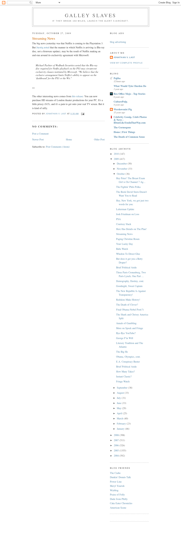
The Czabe (115, 473)
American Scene (118, 507)
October (121, 173)
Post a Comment (40, 133)
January (121, 428)
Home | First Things (124, 132)
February (122, 423)
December (122, 163)
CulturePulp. (121, 101)
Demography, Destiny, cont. (130, 281)
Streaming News (124, 234)
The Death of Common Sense (129, 137)
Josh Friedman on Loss (127, 214)
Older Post (99, 139)
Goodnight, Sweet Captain (129, 286)
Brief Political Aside (126, 267)
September (122, 387)
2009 (116, 159)
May (119, 408)
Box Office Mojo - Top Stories (129, 94)
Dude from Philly (119, 499)
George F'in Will (124, 338)
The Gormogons (122, 127)
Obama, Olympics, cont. (128, 356)
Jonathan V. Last (124, 57)
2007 (116, 440)
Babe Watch (122, 248)
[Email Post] (83, 114)
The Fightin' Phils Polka (128, 187)
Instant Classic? (124, 376)
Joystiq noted (42, 47)
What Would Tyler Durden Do (130, 86)
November (122, 168)
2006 (116, 445)
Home (69, 139)
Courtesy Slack (123, 224)
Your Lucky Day (124, 244)
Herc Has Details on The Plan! (131, 229)
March (120, 418)
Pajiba (117, 78)
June (119, 403)
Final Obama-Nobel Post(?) (130, 309)
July (119, 398)
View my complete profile (126, 63)
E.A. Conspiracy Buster (128, 361)
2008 (116, 435)
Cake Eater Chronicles (121, 503)
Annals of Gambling (126, 323)
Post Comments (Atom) (58, 146)
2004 (116, 455)
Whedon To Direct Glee (128, 253)
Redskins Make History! (128, 299)
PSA (118, 219)
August (121, 392)
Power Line (116, 481)
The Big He (122, 351)
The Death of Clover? (127, 304)
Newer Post (38, 139)
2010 (116, 153)
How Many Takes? (125, 371)
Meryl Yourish (117, 486)
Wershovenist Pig (123, 109)
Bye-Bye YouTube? (126, 333)
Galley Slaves (90, 15)
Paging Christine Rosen (127, 239)
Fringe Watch (123, 381)
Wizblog (114, 490)
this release (77, 96)
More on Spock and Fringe (129, 328)
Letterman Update (125, 209)
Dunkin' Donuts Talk (120, 477)
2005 (116, 450)
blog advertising (118, 42)
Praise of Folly (117, 494)
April (120, 413)
